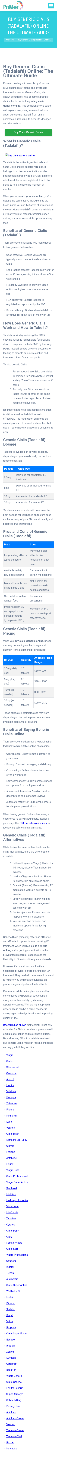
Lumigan (11, 1357)
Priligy (9, 1164)
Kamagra (11, 1097)
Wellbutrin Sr (13, 1291)
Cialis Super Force (16, 1333)
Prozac (10, 1442)
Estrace (10, 1339)
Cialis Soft (12, 1248)
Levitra (10, 1085)
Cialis (9, 1061)
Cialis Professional (17, 1176)
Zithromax (11, 1103)
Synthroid (11, 1188)
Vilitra (9, 1321)
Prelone (10, 1151)
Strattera (11, 1260)
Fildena (10, 1109)
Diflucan (10, 1303)
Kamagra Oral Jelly (16, 1139)
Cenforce (11, 1073)
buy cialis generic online (28, 132)
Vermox (10, 1424)
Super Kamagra (14, 1394)
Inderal (10, 1266)
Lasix (9, 1121)
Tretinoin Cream (15, 1430)
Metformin (12, 1212)
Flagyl (9, 1315)
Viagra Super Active (17, 1182)
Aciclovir (11, 1412)
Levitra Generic (14, 1388)
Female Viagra (14, 1242)
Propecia (11, 1327)
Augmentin (12, 1279)
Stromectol (12, 1067)
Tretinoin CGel (14, 1436)
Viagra (9, 1055)
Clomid (10, 1145)
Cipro (9, 1236)
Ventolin (10, 1127)
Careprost (11, 1363)
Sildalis (10, 1309)
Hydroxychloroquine (17, 1200)
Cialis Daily (12, 1230)
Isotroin (10, 1345)
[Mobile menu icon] (51, 5)
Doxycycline (13, 1406)
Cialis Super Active (16, 1285)
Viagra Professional (17, 1254)
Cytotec (10, 1224)
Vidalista (11, 1091)
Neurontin (11, 1115)
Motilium (11, 1194)
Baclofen (11, 1369)
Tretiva (10, 1273)
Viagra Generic (14, 1375)
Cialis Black (12, 1133)
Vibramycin (12, 1206)
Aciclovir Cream (15, 1418)
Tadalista (11, 1218)
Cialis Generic (14, 1381)
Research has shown (14, 1025)
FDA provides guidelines (33, 823)
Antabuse (11, 1158)
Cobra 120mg (13, 1400)
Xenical (10, 1351)
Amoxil (10, 1079)
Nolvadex (11, 1448)
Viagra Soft (12, 1170)
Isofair (10, 1297)
